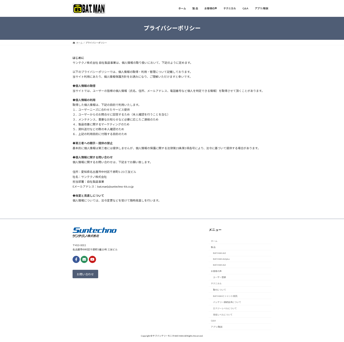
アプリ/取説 (216, 326)
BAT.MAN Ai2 (219, 264)
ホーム (214, 241)
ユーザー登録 (219, 277)
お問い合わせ (85, 274)
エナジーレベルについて (225, 308)
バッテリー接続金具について (227, 302)
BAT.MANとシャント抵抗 (225, 296)
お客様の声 (216, 271)
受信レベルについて (222, 314)
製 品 (213, 247)
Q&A (213, 320)
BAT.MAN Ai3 (219, 253)
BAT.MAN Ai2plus (221, 259)
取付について (219, 289)
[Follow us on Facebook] (76, 259)
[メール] (84, 259)
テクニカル (216, 283)
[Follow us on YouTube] (92, 259)
